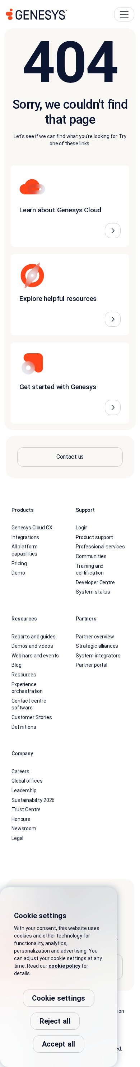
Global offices (27, 781)
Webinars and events (35, 655)
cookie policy (64, 966)
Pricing (19, 563)
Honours (21, 819)
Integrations (25, 537)
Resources (23, 675)
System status (93, 592)
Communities (91, 556)
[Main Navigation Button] (124, 14)
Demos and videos (32, 646)
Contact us (70, 456)
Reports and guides (33, 636)
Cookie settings (58, 998)
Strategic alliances (97, 646)
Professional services (100, 546)
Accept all (58, 1044)
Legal (17, 838)
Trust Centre (26, 809)
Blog (16, 665)
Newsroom (23, 828)
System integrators (98, 655)
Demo (18, 573)
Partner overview (95, 636)
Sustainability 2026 (33, 800)
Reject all (55, 1021)
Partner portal (91, 665)
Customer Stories (31, 717)
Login (82, 527)
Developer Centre (95, 582)
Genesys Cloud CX (31, 527)
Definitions (23, 727)
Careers (20, 771)
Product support (94, 537)
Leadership (24, 790)
